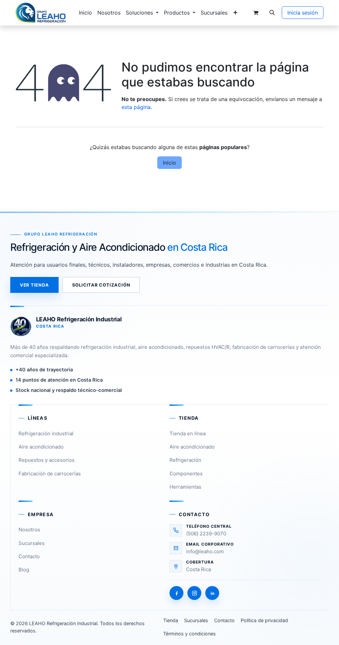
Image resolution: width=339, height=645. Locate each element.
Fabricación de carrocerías (50, 473)
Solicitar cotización (101, 285)
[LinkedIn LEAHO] (212, 593)
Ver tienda (34, 285)
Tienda (170, 620)
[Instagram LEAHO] (194, 593)
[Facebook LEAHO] (176, 593)
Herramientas (185, 487)
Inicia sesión (302, 12)
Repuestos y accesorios (46, 460)
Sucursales (32, 543)
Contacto (29, 556)
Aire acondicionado (41, 447)
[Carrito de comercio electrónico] (256, 13)
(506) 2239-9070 (206, 533)
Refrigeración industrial (46, 433)
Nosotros (29, 529)
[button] (272, 13)
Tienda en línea (188, 433)
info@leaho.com (205, 551)
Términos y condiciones (189, 633)
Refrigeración (185, 460)
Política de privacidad (264, 620)
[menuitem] (85, 12)
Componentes (186, 473)
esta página (136, 107)
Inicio (169, 162)
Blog (24, 569)
